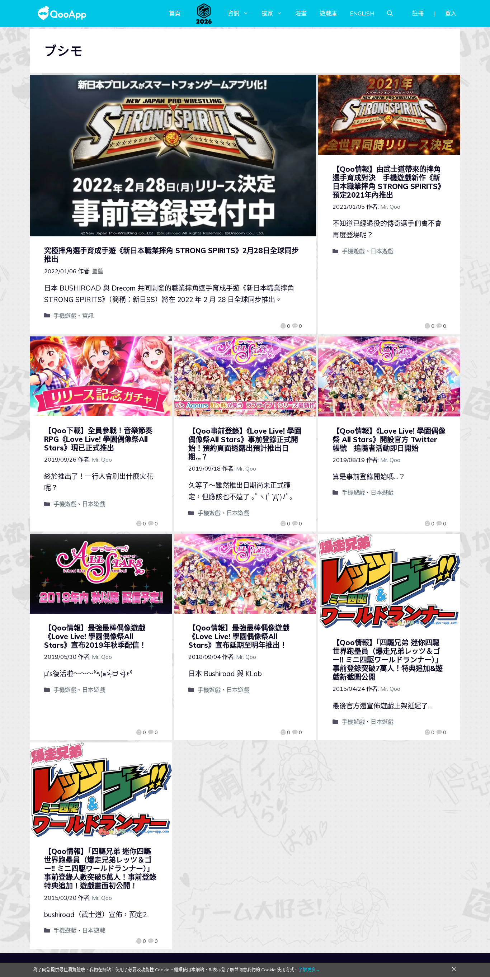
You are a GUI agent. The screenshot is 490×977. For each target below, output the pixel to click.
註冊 (418, 13)
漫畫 (301, 13)
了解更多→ (309, 969)
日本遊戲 (382, 251)
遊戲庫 (328, 13)
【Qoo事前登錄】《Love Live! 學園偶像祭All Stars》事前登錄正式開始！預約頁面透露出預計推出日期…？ (244, 443)
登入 (451, 13)
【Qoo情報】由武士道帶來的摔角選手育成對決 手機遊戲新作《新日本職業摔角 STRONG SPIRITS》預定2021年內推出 (389, 182)
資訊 (233, 13)
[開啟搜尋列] (390, 13)
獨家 (267, 13)
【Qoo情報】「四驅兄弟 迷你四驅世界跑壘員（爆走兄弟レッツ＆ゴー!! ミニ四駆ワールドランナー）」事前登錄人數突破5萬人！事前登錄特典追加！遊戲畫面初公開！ (100, 868)
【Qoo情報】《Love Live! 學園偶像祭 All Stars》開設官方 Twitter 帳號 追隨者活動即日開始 (389, 439)
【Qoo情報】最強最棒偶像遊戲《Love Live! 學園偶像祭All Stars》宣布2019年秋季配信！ (95, 636)
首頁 (174, 13)
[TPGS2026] (204, 13)
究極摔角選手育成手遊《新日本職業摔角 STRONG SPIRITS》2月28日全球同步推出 (171, 255)
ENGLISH (362, 13)
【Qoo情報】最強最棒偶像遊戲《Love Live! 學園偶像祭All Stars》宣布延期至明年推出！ (238, 636)
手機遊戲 (64, 315)
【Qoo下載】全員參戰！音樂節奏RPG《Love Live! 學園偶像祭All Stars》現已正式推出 (98, 439)
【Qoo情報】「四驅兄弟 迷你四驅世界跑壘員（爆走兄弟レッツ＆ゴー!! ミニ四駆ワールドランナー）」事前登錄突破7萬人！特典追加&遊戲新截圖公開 (388, 659)
